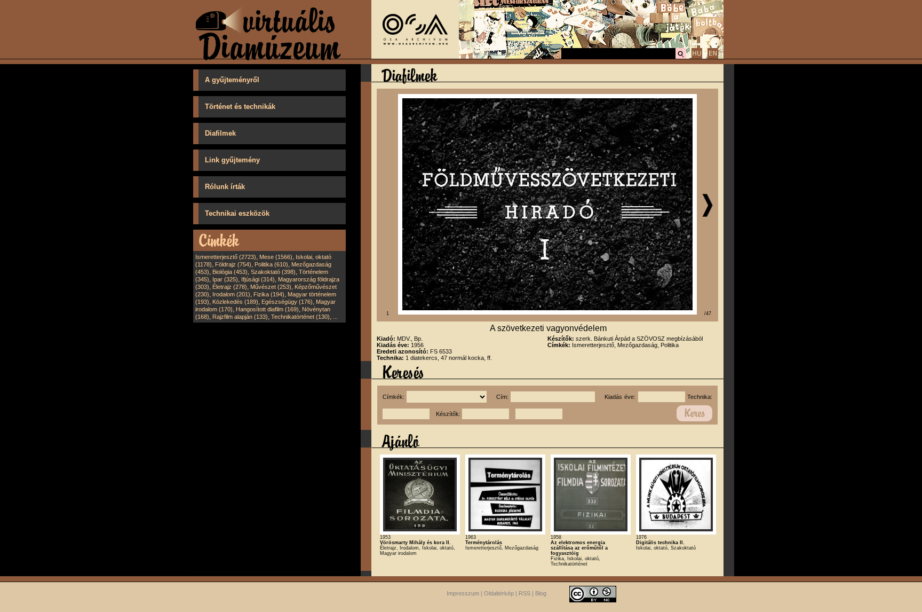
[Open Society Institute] (415, 56)
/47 (707, 313)
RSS (524, 593)
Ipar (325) (225, 279)
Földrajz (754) (233, 264)
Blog (540, 593)
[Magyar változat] (696, 57)
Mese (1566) (275, 257)
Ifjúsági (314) (258, 279)
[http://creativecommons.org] (593, 593)
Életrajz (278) (229, 287)
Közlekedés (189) (235, 302)
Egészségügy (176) (287, 302)
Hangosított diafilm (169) (267, 309)
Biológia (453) (230, 272)
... (335, 316)
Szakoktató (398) (273, 272)
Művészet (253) (270, 287)
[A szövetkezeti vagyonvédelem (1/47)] (547, 312)
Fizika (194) (268, 294)
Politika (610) (271, 264)
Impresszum (463, 593)
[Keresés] (680, 57)
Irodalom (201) (231, 294)
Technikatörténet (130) (300, 316)
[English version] (713, 57)
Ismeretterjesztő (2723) (225, 257)
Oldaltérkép (499, 593)
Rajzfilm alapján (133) (240, 316)
